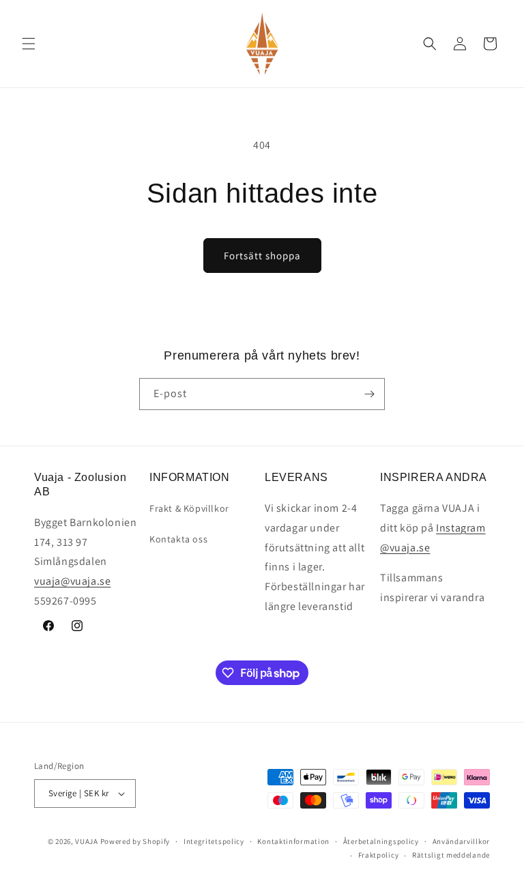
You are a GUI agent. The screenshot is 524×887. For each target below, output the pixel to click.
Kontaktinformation (293, 841)
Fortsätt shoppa (262, 255)
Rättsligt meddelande (451, 855)
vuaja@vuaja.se (72, 581)
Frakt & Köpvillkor (189, 508)
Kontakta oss (178, 539)
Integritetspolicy (214, 841)
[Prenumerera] (369, 394)
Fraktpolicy (378, 855)
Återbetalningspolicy (381, 841)
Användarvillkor (462, 841)
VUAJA (86, 841)
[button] (29, 44)
